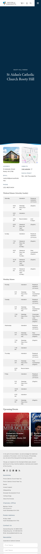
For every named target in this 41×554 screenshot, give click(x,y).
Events (5, 484)
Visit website (26, 169)
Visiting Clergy (7, 496)
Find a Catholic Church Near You (12, 478)
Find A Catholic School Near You (12, 481)
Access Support (7, 487)
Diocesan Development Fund (11, 493)
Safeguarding (7, 490)
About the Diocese (8, 498)
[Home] (12, 3)
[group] (16, 430)
